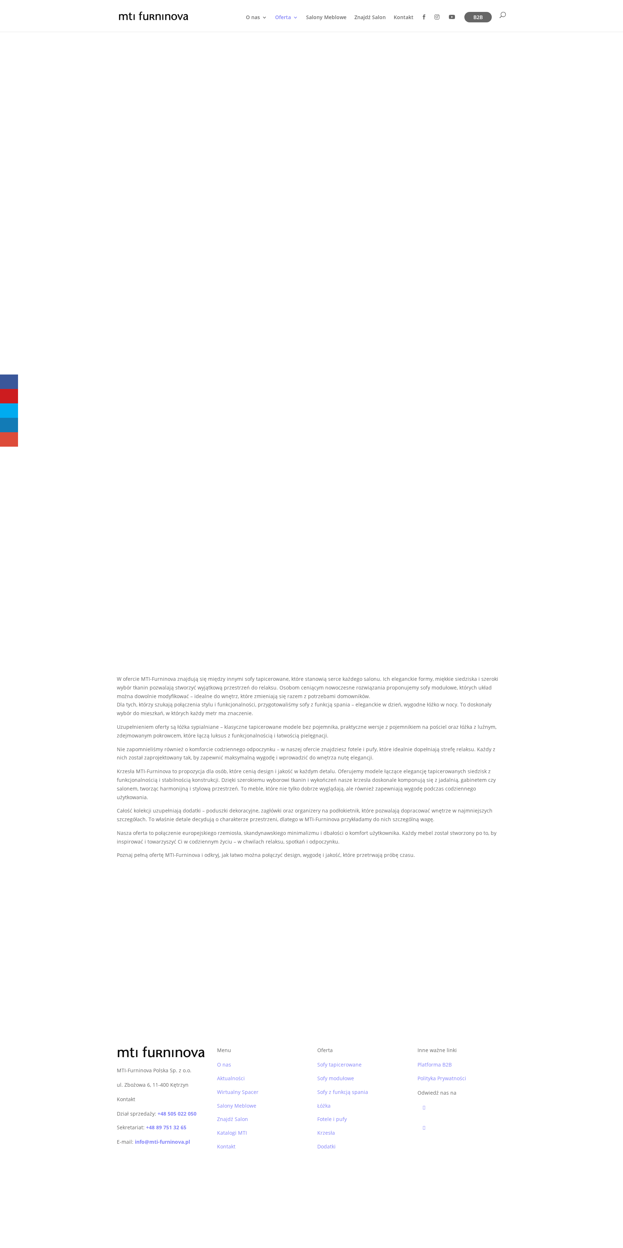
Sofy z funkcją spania (342, 1092)
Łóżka (324, 1105)
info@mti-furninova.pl (162, 1141)
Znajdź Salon (370, 18)
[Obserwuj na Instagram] (464, 1128)
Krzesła (326, 1132)
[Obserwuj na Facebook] (464, 1107)
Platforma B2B (434, 1064)
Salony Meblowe (326, 18)
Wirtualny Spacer (238, 1092)
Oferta (283, 18)
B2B (478, 17)
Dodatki (326, 1146)
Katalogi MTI (232, 1132)
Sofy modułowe (335, 1078)
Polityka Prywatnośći (201, 1214)
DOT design (292, 1214)
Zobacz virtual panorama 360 (378, 924)
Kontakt (404, 18)
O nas (253, 18)
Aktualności (231, 1078)
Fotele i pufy (332, 1119)
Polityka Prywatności (441, 1078)
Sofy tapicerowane (339, 1064)
